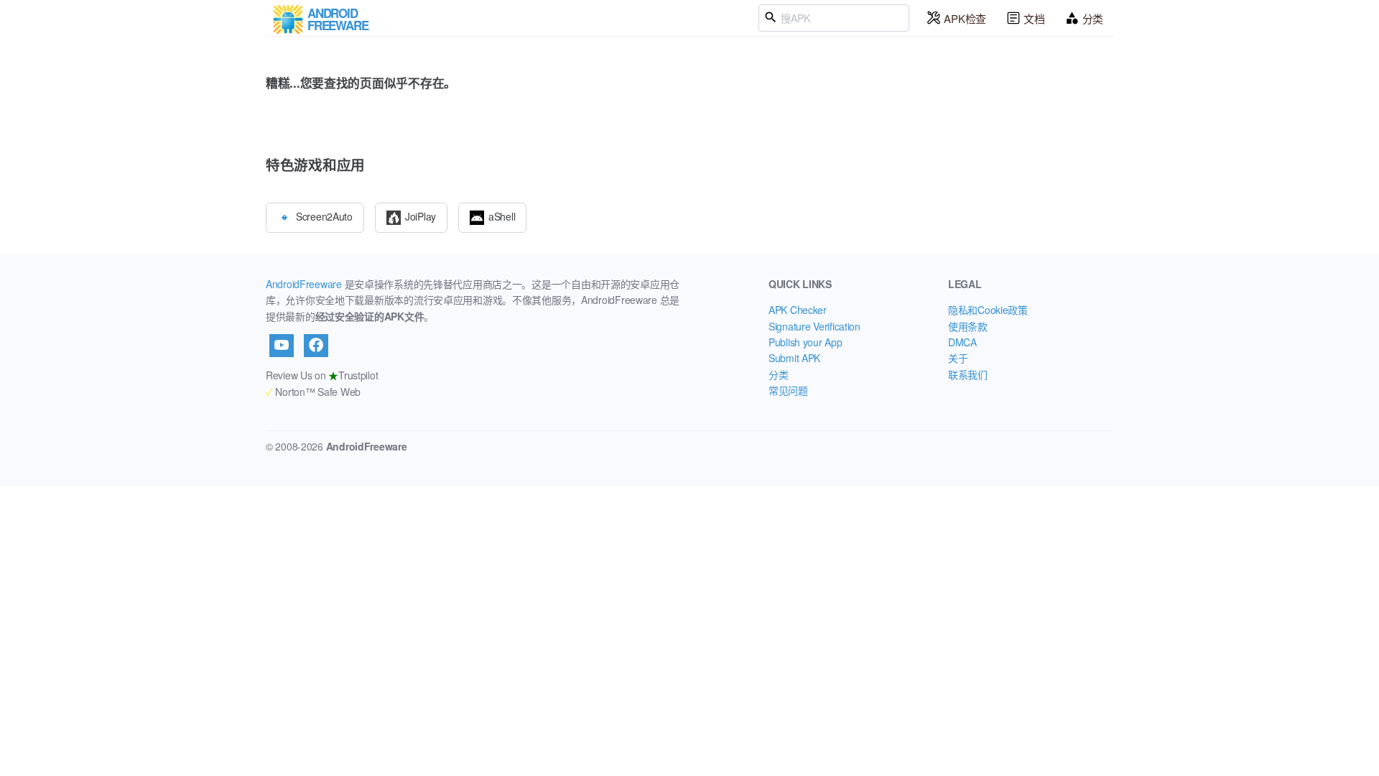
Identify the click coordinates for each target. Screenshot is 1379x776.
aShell (501, 215)
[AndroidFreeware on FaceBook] (316, 345)
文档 (1033, 18)
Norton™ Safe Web (313, 391)
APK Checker (798, 309)
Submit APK (794, 358)
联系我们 (968, 374)
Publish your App (805, 342)
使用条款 (968, 326)
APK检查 (965, 18)
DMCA (962, 342)
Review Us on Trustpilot (322, 375)
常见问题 (788, 390)
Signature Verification (814, 326)
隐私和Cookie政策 (988, 309)
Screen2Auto (324, 215)
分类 (1092, 18)
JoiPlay (420, 215)
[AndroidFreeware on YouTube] (281, 345)
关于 (957, 358)
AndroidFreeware (304, 284)
